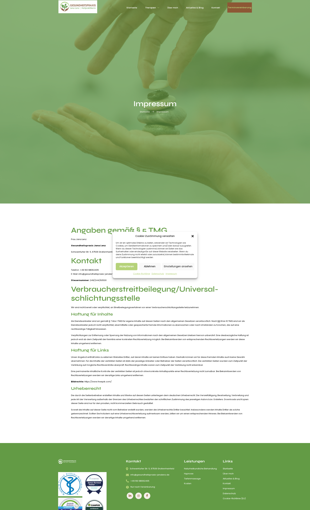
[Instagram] (138, 496)
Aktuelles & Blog (194, 7)
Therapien (150, 7)
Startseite (131, 7)
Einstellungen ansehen (178, 266)
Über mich (172, 7)
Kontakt (216, 7)
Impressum (171, 273)
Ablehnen (149, 266)
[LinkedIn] (130, 496)
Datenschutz (158, 273)
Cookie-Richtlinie (141, 273)
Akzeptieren (126, 266)
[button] (192, 236)
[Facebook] (147, 496)
